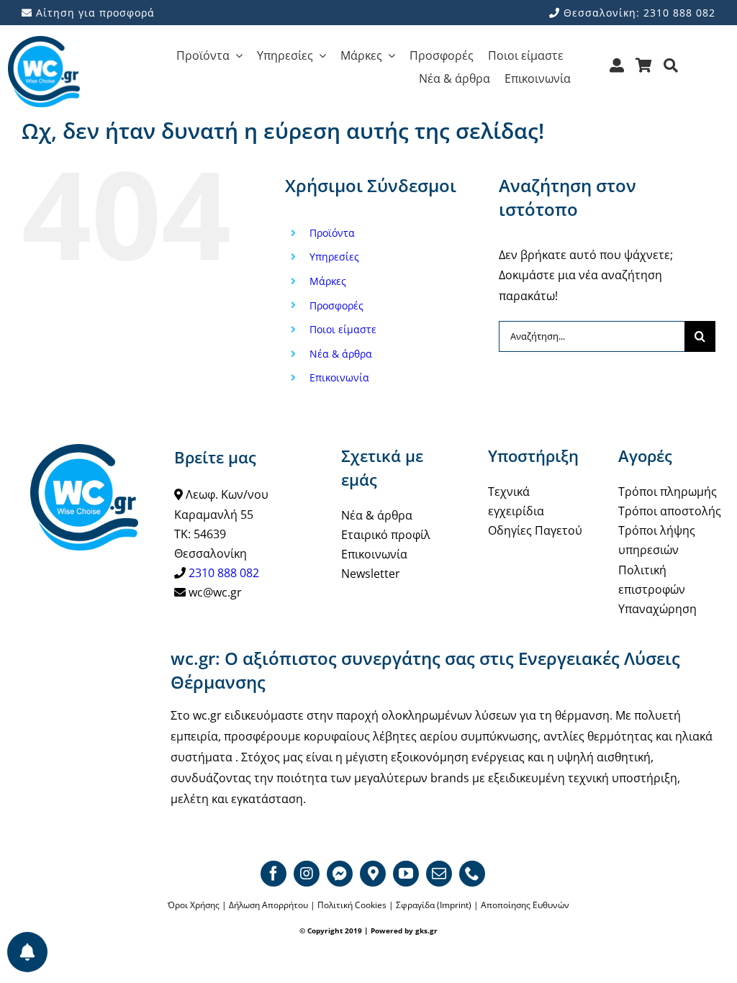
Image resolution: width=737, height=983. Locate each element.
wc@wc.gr (215, 592)
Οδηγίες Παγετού (535, 530)
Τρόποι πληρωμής (667, 491)
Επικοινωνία (339, 377)
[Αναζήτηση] (671, 70)
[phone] (472, 874)
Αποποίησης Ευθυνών (525, 905)
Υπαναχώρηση (657, 609)
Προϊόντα (332, 233)
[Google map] (373, 874)
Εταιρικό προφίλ (385, 535)
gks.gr (426, 930)
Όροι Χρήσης (194, 905)
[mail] (439, 874)
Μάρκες (327, 281)
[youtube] (406, 874)
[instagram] (307, 874)
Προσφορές (336, 305)
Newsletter (370, 573)
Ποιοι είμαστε (342, 329)
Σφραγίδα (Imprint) (433, 905)
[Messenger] (340, 874)
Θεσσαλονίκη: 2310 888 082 (637, 12)
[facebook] (273, 874)
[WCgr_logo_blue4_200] (44, 42)
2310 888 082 (224, 573)
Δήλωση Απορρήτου (268, 905)
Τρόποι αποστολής (669, 511)
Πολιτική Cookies (351, 905)
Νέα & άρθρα (340, 354)
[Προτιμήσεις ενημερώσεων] (27, 952)
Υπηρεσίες (334, 256)
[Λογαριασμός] (617, 70)
